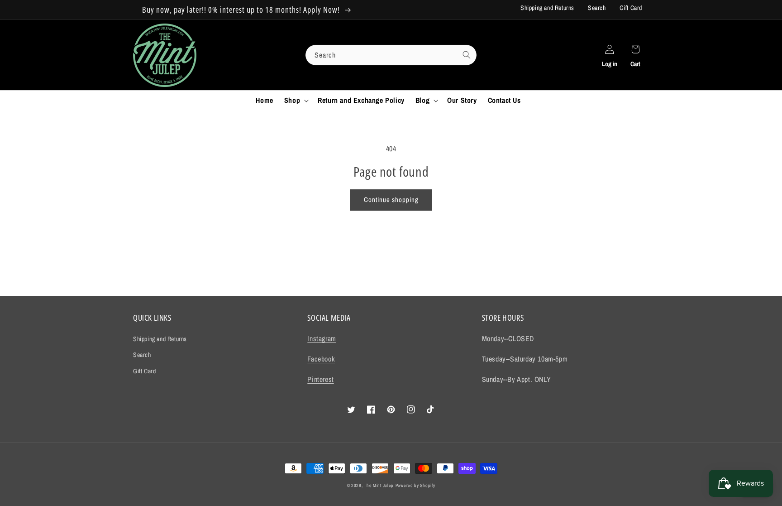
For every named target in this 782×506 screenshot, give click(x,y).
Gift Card (631, 8)
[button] (295, 100)
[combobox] (391, 55)
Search (597, 8)
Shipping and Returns (547, 8)
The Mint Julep (379, 485)
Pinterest (320, 379)
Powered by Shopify (415, 485)
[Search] (467, 55)
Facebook (321, 359)
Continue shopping (391, 199)
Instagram (321, 338)
